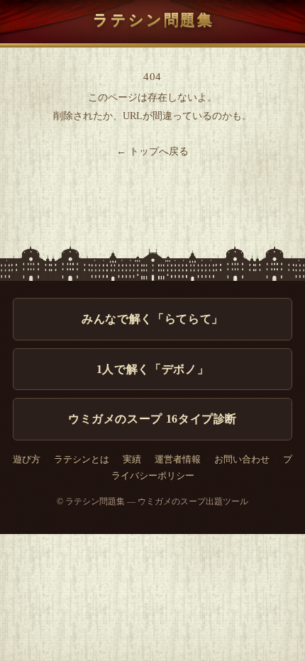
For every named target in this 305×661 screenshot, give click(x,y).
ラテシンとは (81, 460)
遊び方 (26, 460)
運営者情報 (178, 460)
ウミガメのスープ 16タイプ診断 (152, 419)
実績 (132, 460)
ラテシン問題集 (153, 19)
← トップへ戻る (152, 151)
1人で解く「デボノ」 (152, 369)
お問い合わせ (242, 460)
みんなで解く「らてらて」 (152, 319)
